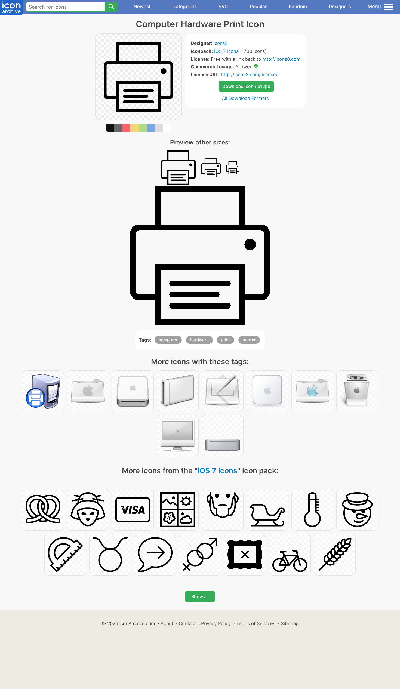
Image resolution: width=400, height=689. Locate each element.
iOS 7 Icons (226, 51)
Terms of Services (255, 623)
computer (168, 339)
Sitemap (290, 623)
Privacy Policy (216, 623)
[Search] (111, 7)
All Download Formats (245, 98)
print (225, 339)
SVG (223, 6)
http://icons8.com (281, 59)
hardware (199, 339)
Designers (340, 6)
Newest (142, 6)
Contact (187, 623)
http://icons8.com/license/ (249, 74)
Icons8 (221, 43)
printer (249, 339)
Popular (258, 6)
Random (298, 6)
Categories (184, 6)
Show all (200, 596)
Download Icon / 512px (246, 86)
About (167, 623)
